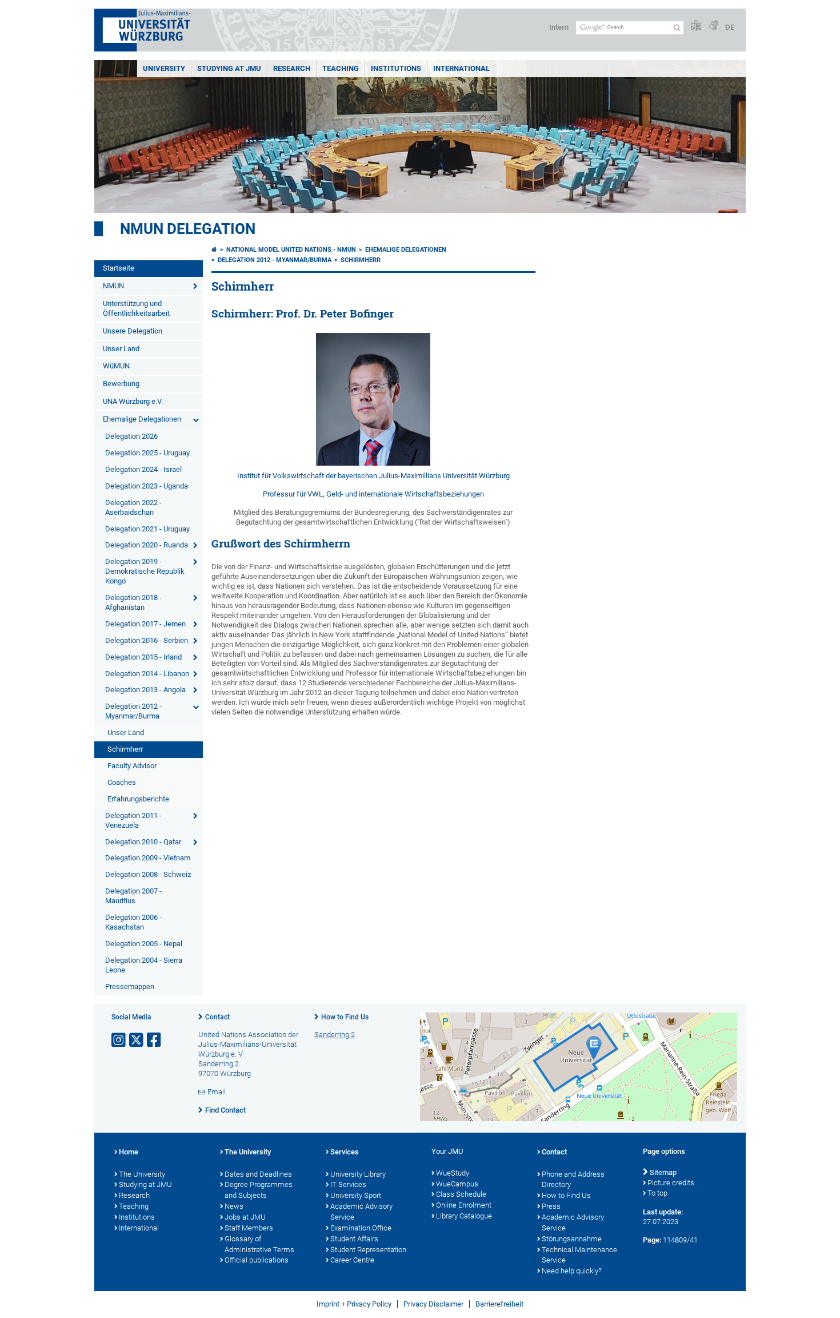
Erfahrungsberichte (138, 799)
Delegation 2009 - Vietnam (147, 857)
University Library (358, 1174)
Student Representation (368, 1249)
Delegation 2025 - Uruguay (147, 452)
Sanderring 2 (334, 1034)
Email (216, 1091)
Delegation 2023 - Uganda (146, 486)
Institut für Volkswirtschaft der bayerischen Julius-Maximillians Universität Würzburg (373, 475)
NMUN (113, 285)
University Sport (355, 1195)
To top (657, 1193)
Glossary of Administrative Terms (259, 1244)
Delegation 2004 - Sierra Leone (143, 965)
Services (344, 1152)
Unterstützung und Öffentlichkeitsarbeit (136, 308)
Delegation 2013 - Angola (145, 689)
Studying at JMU (145, 1184)
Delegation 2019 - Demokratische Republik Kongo (145, 571)
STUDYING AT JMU (229, 68)
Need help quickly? (572, 1271)
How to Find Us (345, 1017)
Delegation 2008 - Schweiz (148, 874)
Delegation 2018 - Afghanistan (133, 602)
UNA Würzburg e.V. (133, 401)
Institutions (137, 1217)
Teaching (340, 68)
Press (551, 1206)
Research (134, 1195)
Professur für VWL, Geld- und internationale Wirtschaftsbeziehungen (373, 494)
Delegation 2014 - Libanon (147, 673)
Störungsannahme (572, 1238)
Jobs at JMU (245, 1217)
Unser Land (121, 348)
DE (729, 27)
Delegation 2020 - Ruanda (146, 545)
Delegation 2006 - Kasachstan (133, 922)
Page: (652, 1240)
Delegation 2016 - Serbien (146, 640)
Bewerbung (121, 383)
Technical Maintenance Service (579, 1255)
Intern (559, 27)
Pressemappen (129, 986)
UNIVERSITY (164, 68)
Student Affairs (354, 1238)
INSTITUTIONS (396, 68)
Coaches (121, 782)
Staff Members (249, 1228)
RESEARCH (291, 68)
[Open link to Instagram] (119, 1040)
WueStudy (452, 1173)
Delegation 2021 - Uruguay (147, 529)
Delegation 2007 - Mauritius (133, 896)
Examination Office (360, 1228)
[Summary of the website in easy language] (696, 26)
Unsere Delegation (132, 331)
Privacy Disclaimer (433, 1304)
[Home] (214, 249)
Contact (217, 1017)
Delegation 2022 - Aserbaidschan (133, 507)
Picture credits (670, 1182)
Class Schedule (461, 1194)
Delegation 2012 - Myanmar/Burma (133, 711)
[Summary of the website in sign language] (713, 26)
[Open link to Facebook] (155, 1040)
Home (128, 1152)
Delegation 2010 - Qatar (143, 841)
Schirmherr (125, 749)
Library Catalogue (464, 1216)
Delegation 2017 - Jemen (145, 624)
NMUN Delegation (187, 228)
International (461, 68)
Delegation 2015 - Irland (143, 657)
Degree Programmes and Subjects (259, 1190)
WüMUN (116, 366)
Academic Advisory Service (361, 1211)
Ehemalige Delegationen (142, 419)
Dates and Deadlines (258, 1174)
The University (142, 1174)
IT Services (348, 1184)
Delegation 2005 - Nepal (143, 943)
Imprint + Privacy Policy (354, 1304)
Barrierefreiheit (499, 1304)
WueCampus (457, 1184)
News (234, 1206)
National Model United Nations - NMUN (291, 249)
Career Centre (352, 1260)
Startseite (118, 268)
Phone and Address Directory (573, 1179)
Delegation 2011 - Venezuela (133, 820)
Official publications (257, 1260)
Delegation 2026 (131, 436)
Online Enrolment (463, 1205)
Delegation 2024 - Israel (143, 469)
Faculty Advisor (132, 765)
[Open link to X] (137, 1040)
